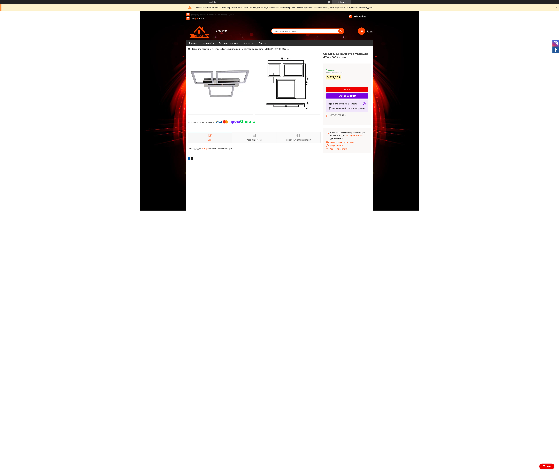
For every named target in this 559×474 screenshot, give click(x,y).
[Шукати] (341, 31)
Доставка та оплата (228, 43)
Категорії (207, 43)
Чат (549, 466)
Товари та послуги (200, 49)
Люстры (215, 49)
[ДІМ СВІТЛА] (199, 31)
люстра (205, 148)
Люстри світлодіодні (231, 49)
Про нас (262, 43)
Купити (347, 89)
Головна (193, 43)
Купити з (342, 96)
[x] (192, 159)
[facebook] (189, 159)
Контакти (248, 43)
